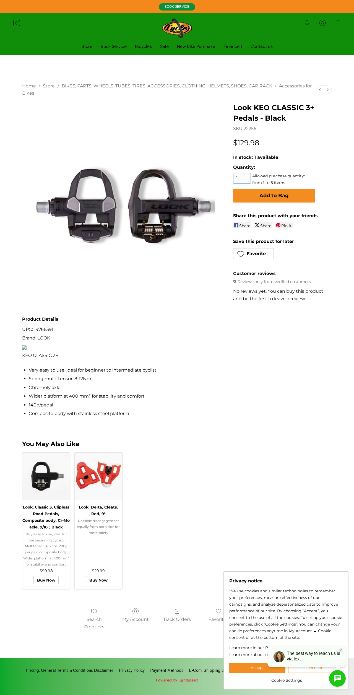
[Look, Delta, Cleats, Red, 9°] (98, 476)
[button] (177, 7)
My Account (135, 619)
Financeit (232, 46)
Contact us (262, 46)
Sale (164, 46)
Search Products (94, 623)
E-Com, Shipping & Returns (214, 670)
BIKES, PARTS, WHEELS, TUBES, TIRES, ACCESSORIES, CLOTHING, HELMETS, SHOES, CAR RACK (167, 86)
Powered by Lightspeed (177, 680)
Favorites (219, 619)
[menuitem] (320, 90)
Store (87, 46)
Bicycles (143, 46)
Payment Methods (166, 670)
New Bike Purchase (196, 46)
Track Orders (177, 619)
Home (29, 86)
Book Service (114, 46)
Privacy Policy (132, 670)
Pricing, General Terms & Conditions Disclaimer (69, 670)
